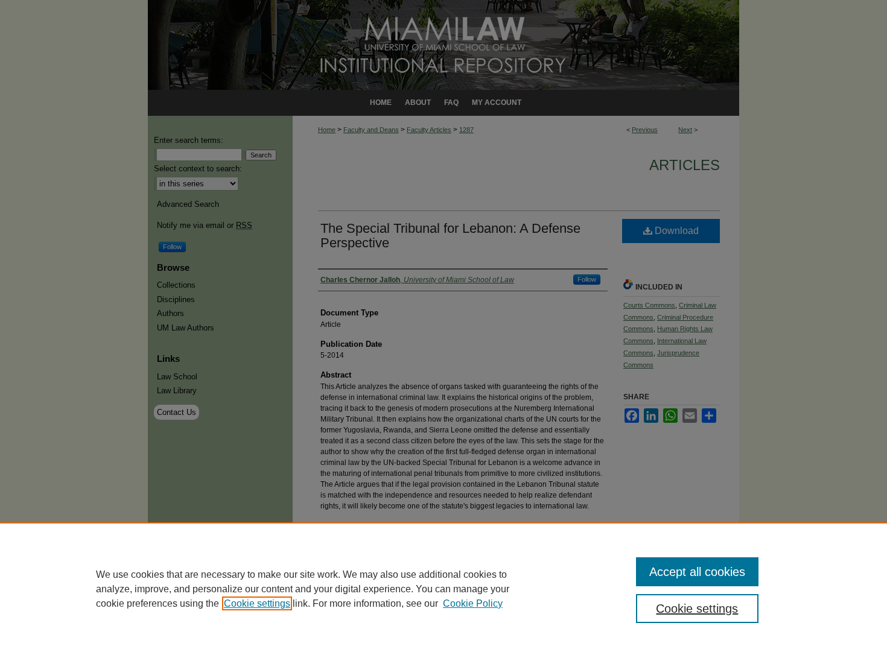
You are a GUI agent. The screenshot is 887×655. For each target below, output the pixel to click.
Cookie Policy (473, 603)
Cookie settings (257, 603)
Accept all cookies (697, 571)
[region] (443, 588)
